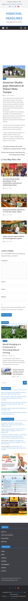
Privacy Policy (5, 538)
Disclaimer (4, 541)
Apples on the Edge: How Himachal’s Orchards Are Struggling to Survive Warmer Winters (13, 442)
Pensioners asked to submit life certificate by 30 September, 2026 (14, 5)
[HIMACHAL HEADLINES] (3, 28)
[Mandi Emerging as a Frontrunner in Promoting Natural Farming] (14, 332)
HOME (3, 551)
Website (3, 297)
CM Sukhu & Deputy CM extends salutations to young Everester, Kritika (14, 148)
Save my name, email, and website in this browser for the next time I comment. (13, 308)
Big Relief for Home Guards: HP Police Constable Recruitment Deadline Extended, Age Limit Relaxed (13, 404)
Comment (4, 260)
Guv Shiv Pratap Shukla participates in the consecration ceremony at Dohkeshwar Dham (12, 182)
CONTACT (3, 571)
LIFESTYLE (3, 558)
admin (13, 95)
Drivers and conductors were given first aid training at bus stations (13, 154)
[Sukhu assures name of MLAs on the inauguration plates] (14, 221)
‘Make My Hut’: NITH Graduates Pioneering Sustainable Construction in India (13, 448)
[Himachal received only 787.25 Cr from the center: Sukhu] (14, 195)
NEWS (4, 78)
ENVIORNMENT (5, 564)
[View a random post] (25, 28)
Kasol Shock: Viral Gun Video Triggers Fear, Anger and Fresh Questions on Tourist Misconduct (13, 424)
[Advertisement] (14, 44)
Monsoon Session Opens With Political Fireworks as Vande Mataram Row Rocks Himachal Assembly (13, 398)
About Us (3, 531)
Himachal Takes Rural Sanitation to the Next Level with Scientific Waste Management (18, 372)
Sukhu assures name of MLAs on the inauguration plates (13, 237)
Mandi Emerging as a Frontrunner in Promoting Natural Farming (12, 348)
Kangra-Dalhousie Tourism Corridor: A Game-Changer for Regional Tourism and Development (13, 430)
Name (3, 282)
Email (3, 289)
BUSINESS (3, 561)
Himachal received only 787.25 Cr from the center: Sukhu (14, 211)
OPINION (5, 340)
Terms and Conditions (7, 535)
